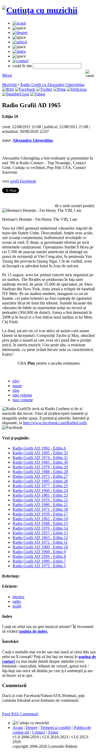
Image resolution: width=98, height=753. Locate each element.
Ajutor (53, 732)
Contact (38, 732)
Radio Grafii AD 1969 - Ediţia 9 (39, 552)
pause (17, 385)
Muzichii (9, 84)
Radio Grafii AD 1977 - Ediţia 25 (40, 486)
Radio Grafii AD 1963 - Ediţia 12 (40, 537)
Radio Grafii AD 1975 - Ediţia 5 (39, 566)
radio (17, 601)
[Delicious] (77, 89)
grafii (17, 606)
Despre (31, 727)
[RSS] (8, 89)
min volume (22, 395)
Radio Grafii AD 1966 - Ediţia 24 (40, 490)
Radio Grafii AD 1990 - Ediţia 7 (39, 561)
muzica (18, 597)
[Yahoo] (37, 94)
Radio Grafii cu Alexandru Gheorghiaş (52, 84)
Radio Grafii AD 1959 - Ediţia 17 (40, 514)
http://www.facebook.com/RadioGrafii (55, 423)
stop (16, 390)
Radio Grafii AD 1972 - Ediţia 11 (40, 542)
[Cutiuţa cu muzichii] (39, 10)
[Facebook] (25, 89)
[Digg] (59, 89)
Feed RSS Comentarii (20, 714)
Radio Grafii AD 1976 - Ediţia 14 (40, 528)
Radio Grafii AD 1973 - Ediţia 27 (40, 476)
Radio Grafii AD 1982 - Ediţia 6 (39, 448)
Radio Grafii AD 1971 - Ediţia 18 (40, 509)
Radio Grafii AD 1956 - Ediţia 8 (39, 556)
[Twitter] (44, 89)
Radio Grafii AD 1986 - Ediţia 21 (40, 504)
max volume (23, 400)
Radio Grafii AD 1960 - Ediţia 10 (40, 547)
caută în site (22, 66)
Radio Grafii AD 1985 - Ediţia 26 (40, 481)
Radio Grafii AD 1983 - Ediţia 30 (40, 462)
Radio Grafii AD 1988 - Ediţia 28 (40, 471)
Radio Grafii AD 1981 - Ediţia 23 (40, 495)
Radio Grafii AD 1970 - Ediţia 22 (40, 500)
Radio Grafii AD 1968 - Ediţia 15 (40, 523)
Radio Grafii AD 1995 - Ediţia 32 (40, 453)
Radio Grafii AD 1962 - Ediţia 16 (40, 519)
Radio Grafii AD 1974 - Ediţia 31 (40, 457)
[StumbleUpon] (15, 94)
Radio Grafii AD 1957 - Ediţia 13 (40, 533)
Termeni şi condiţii (55, 727)
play (16, 381)
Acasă (18, 727)
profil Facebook (23, 181)
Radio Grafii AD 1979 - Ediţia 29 (40, 467)
